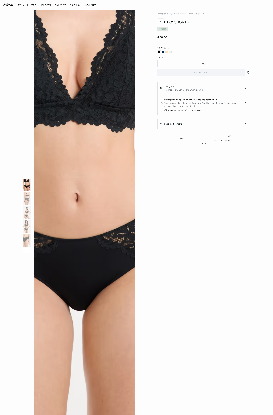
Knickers (181, 13)
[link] (20, 5)
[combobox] (203, 63)
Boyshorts (200, 13)
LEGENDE (160, 18)
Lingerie (172, 13)
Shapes (191, 13)
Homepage (161, 13)
